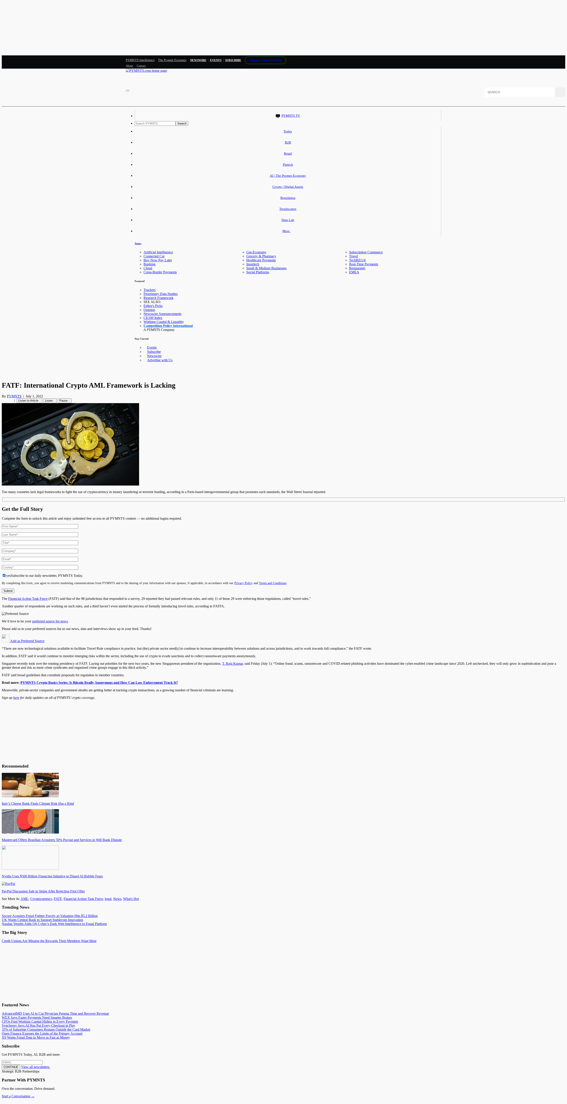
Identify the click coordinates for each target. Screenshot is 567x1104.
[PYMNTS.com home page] (146, 70)
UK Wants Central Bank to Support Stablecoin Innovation (42, 920)
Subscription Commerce (366, 252)
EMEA (354, 272)
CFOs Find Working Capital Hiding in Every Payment (40, 1021)
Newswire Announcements (162, 314)
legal (108, 899)
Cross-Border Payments (160, 272)
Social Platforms (257, 272)
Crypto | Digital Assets (287, 187)
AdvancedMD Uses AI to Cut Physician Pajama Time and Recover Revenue (55, 1013)
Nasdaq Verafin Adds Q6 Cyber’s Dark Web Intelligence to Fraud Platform (54, 924)
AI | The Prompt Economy (288, 175)
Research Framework (158, 298)
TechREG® (357, 260)
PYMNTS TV (291, 115)
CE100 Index (153, 318)
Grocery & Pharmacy (261, 256)
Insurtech (252, 264)
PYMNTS (14, 396)
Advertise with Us (160, 360)
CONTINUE (11, 1067)
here (16, 698)
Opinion (149, 310)
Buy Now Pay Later (158, 260)
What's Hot (131, 899)
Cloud (148, 268)
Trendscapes (287, 209)
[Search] (560, 92)
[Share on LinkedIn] (8, 400)
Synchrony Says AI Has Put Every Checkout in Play (38, 1025)
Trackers (149, 290)
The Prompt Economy (172, 60)
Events (215, 60)
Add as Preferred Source (27, 641)
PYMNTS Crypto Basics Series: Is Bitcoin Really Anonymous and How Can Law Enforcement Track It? (99, 682)
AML (25, 899)
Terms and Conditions (272, 583)
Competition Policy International (168, 326)
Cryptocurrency (41, 899)
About (129, 65)
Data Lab (288, 220)
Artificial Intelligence (158, 252)
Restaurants (357, 268)
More (286, 231)
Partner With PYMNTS (265, 60)
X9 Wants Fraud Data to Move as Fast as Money (36, 1037)
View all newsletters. (35, 1067)
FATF (58, 899)
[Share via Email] (11, 400)
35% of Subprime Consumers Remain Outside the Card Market (46, 1029)
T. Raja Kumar (232, 663)
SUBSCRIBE (233, 60)
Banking (149, 264)
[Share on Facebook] (3, 400)
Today (288, 131)
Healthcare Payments (261, 260)
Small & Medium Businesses (266, 268)
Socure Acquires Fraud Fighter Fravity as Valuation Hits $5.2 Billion (50, 916)
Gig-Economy (256, 252)
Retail (288, 153)
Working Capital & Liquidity (164, 322)
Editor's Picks (153, 306)
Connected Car (154, 256)
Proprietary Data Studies (161, 294)
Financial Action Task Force (28, 599)
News (117, 899)
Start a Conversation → (18, 1096)
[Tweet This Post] (5, 400)
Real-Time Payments (363, 264)
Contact (141, 65)
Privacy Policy (243, 583)
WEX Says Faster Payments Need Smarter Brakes (37, 1017)
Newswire (198, 60)
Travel (353, 256)
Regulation (287, 198)
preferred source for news (50, 621)
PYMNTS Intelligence (140, 60)
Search (181, 123)
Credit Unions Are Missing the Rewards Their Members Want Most (49, 941)
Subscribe (154, 352)
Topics (138, 243)
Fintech (288, 164)
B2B (288, 142)
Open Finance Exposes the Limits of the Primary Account (42, 1033)
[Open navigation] (127, 90)
